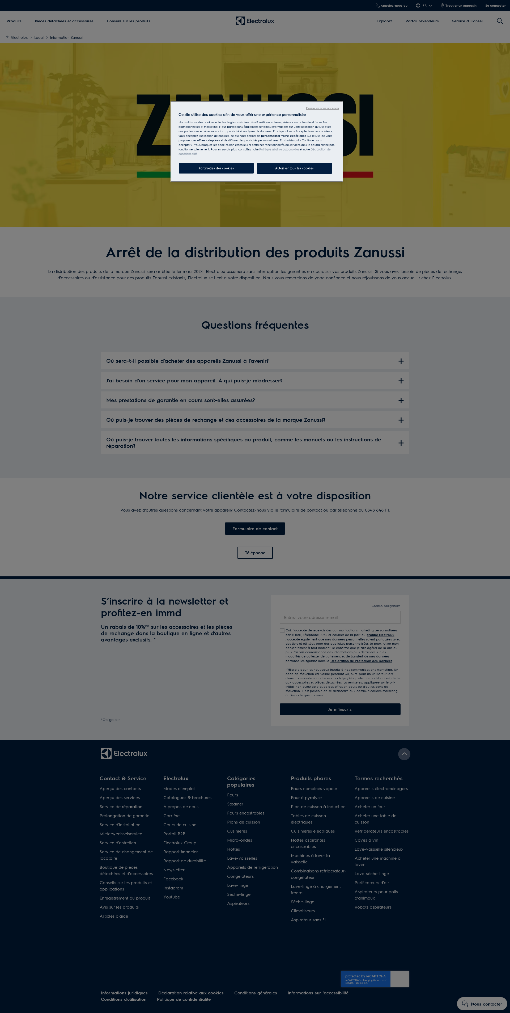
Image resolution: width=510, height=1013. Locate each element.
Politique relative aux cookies (279, 149)
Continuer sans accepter (322, 108)
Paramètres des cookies (216, 168)
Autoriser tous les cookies (294, 168)
